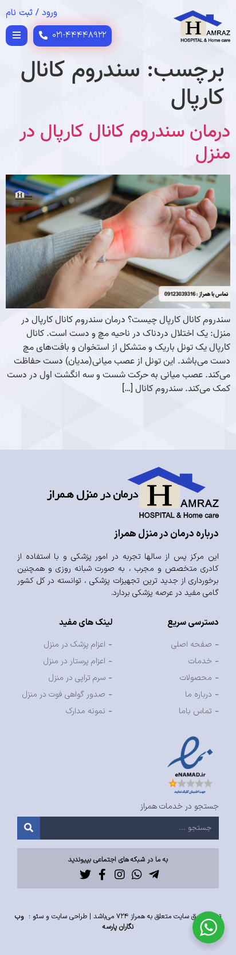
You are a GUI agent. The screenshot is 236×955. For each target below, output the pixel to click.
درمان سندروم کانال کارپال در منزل (124, 143)
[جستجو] (28, 828)
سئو (38, 916)
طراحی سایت (69, 916)
